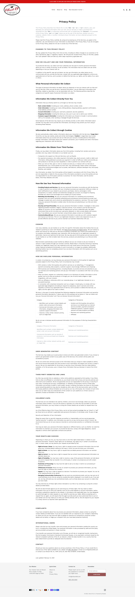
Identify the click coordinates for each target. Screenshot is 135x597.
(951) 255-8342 (72, 549)
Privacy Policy (53, 574)
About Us (52, 570)
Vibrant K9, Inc (92, 593)
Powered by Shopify (101, 593)
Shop (50, 572)
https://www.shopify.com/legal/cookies (75, 229)
